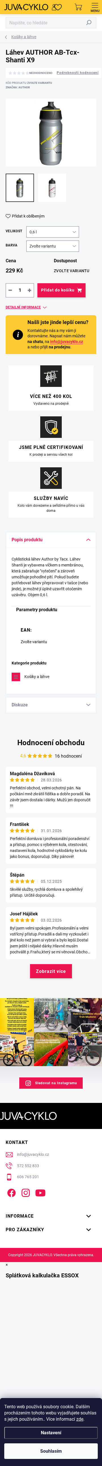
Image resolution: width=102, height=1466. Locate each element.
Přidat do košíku (58, 290)
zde (79, 1419)
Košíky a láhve (36, 676)
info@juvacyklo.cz (66, 341)
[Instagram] (25, 1192)
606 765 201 (28, 1177)
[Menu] (95, 7)
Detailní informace (23, 307)
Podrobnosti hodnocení (78, 73)
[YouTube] (40, 1192)
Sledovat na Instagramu (56, 1083)
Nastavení (51, 1432)
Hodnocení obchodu (51, 742)
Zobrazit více (51, 971)
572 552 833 (28, 1166)
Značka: (18, 87)
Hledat (89, 23)
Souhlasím (51, 1451)
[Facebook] (11, 1192)
